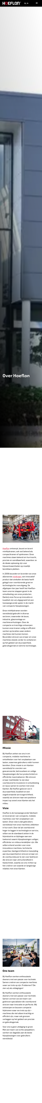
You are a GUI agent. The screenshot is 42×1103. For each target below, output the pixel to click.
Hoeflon (6, 548)
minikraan (17, 576)
